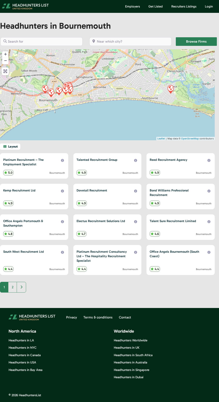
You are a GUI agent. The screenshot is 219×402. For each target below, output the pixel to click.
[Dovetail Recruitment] (170, 89)
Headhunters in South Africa (133, 355)
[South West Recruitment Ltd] (65, 90)
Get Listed (155, 6)
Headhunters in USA (22, 362)
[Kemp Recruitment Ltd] (58, 90)
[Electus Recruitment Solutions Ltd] (51, 92)
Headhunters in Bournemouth (55, 26)
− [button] (5, 60)
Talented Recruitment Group (97, 160)
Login (209, 6)
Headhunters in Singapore (131, 370)
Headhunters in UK (126, 348)
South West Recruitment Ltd (23, 252)
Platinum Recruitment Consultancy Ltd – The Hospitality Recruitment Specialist (102, 256)
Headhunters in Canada (25, 355)
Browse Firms (201, 41)
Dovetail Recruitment (92, 190)
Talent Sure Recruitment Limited (173, 221)
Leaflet (161, 138)
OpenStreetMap (190, 138)
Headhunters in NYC (23, 348)
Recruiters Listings (183, 6)
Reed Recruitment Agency (168, 160)
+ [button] (5, 54)
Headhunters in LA (21, 340)
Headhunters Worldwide (130, 340)
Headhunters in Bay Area (25, 370)
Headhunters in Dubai (128, 377)
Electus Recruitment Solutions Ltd (101, 221)
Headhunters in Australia (130, 362)
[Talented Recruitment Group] (45, 89)
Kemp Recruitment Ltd (19, 190)
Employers (132, 6)
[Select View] (10, 146)
